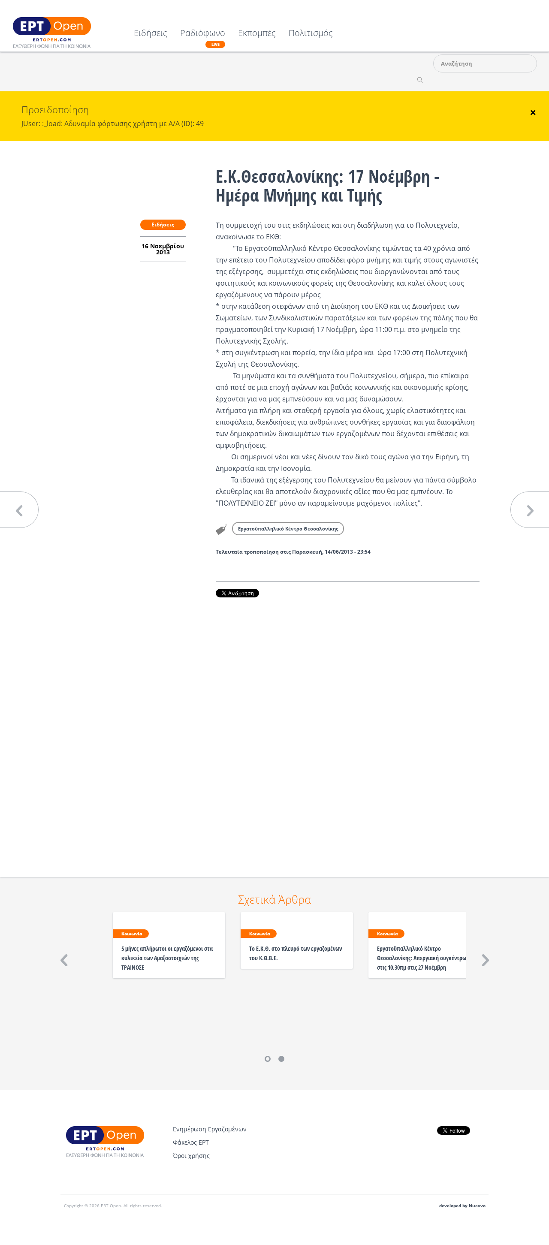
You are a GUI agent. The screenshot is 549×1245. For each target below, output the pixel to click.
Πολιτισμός (311, 34)
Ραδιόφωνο (202, 38)
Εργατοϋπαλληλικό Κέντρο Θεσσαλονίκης (288, 528)
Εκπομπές (257, 34)
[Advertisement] (348, 725)
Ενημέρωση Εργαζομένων (210, 1129)
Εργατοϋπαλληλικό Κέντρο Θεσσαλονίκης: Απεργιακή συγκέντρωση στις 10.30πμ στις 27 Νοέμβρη (424, 957)
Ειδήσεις (150, 34)
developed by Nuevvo (462, 1206)
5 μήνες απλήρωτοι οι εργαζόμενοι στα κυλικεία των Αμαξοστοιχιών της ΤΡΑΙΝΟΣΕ (167, 957)
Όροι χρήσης (191, 1156)
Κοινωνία (131, 934)
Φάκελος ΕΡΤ (191, 1142)
